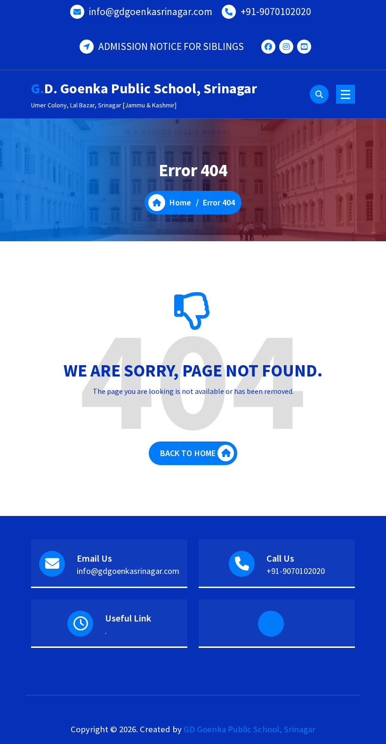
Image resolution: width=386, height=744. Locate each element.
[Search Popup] (319, 94)
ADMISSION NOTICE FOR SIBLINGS (171, 46)
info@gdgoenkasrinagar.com (150, 11)
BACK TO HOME (188, 453)
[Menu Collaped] (345, 94)
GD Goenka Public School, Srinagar (249, 729)
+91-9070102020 (276, 11)
